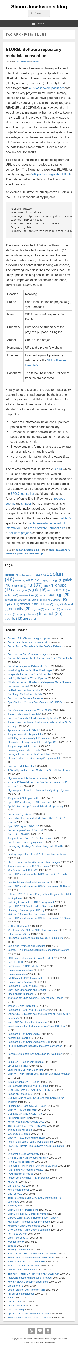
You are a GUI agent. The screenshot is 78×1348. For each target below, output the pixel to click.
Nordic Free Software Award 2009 (26, 1121)
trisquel (50, 613)
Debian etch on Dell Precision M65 (26, 1289)
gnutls (17, 590)
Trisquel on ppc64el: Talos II (23, 746)
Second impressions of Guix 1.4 (25, 830)
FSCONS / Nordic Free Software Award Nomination (36, 1145)
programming (31, 549)
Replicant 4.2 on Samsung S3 (24, 1034)
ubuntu (13, 618)
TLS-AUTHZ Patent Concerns (24, 1265)
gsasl (26, 590)
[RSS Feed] (31, 1331)
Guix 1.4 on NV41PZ (19, 834)
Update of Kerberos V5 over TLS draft (28, 1313)
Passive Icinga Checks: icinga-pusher (28, 882)
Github (48, 1331)
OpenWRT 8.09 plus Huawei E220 (26, 1137)
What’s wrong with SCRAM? (23, 870)
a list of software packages (47, 88)
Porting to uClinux (17, 1233)
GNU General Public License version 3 (29, 1229)
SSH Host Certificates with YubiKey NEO (30, 958)
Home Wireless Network (21, 1161)
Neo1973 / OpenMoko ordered (24, 1225)
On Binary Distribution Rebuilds (25, 694)
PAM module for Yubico (20, 1173)
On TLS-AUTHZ (16, 1185)
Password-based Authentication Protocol (30, 1277)
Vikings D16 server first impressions (27, 914)
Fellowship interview (19, 1117)
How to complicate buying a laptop (26, 842)
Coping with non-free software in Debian (29, 754)
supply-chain (27, 614)
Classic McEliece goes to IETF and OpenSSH (33, 742)
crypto (41, 574)
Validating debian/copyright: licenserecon (30, 738)
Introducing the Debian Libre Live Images (30, 670)
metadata (11, 553)
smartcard (52, 609)
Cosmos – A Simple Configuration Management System (38, 950)
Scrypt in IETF (16, 962)
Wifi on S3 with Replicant (21, 1005)
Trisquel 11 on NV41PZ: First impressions (30, 838)
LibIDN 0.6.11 (15, 1301)
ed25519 (33, 580)
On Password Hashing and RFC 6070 (28, 1086)
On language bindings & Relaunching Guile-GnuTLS (36, 846)
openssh (11, 599)
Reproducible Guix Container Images (28, 654)
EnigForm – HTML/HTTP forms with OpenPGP (33, 1273)
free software (62, 549)
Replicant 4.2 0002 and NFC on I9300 (28, 1009)
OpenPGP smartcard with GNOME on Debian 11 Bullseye (39, 874)
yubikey (29, 619)
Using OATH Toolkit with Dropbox (26, 1061)
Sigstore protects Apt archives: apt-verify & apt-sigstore (38, 790)
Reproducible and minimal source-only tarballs (33, 718)
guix (39, 589)
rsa (49, 604)
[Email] (40, 1331)
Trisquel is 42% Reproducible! (24, 798)
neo (42, 595)
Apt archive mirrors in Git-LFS (24, 730)
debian (19, 549)
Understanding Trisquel (20, 814)
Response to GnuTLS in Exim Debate (28, 1177)
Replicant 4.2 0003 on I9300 (23, 986)
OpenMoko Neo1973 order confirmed (28, 1213)
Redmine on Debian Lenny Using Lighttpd (30, 1141)
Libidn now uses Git (18, 1237)
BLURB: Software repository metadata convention (33, 52)
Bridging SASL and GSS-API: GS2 (27, 1105)
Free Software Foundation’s (46, 528)
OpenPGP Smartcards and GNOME (27, 990)
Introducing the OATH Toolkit (23, 1082)
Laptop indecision (17, 974)
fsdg (44, 580)
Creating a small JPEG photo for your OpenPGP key (36, 1026)
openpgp (58, 594)
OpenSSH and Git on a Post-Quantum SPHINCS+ (35, 702)
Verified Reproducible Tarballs (24, 690)
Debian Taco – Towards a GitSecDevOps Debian (34, 646)
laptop (13, 595)
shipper (26, 503)
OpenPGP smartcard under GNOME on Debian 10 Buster (39, 886)
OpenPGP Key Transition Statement (27, 1022)
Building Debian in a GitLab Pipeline (27, 678)
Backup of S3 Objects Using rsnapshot (29, 638)
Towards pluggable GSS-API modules (28, 866)
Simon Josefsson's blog (39, 6)
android (11, 574)
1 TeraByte (14, 1205)
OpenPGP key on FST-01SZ (23, 826)
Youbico (12, 1245)
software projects (20, 533)
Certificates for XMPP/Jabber (24, 966)
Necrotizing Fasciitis (19, 1038)
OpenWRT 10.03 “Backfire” (22, 1109)
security (20, 608)
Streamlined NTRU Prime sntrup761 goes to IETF (35, 758)
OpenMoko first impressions (23, 1209)
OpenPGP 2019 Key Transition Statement (30, 906)
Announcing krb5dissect (21, 1293)
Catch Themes (48, 1342)
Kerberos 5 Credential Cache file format (29, 1317)
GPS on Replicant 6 (18, 926)
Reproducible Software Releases (25, 698)
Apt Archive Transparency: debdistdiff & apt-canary (35, 806)
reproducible (33, 603)
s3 (63, 604)
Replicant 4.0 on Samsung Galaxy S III (29, 1042)
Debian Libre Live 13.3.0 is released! (28, 642)
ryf (56, 604)
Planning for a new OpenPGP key (26, 910)
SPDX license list (22, 493)
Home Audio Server (18, 1189)
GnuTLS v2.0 (15, 1193)
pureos (59, 599)
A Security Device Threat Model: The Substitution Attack (39, 770)
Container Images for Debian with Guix (29, 666)
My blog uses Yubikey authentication (28, 1157)
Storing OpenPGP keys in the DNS (27, 1125)
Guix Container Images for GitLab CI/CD (30, 710)
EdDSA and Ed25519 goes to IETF (27, 978)
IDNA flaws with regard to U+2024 (26, 1169)
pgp (35, 599)
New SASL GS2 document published (28, 1281)
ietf (61, 589)
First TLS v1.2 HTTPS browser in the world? (32, 1253)
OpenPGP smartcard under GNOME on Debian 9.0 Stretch (40, 918)
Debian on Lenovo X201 (21, 1094)
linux (33, 595)
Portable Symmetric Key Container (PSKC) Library (35, 1053)
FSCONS (13, 1181)
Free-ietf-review (16, 1241)
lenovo (23, 595)
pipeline (45, 599)
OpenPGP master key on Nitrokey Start (29, 802)
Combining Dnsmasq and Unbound (26, 946)
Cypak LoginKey (17, 1305)
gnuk (49, 585)
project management (28, 553)
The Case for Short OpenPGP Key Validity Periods (35, 998)
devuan (20, 580)
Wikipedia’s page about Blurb (51, 174)
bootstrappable (27, 574)
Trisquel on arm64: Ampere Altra (25, 734)
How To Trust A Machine (21, 766)
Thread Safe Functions (20, 1129)
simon (35, 61)
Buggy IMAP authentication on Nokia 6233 (31, 1257)
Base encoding (16, 1309)
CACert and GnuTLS (19, 1133)
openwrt (24, 599)
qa (42, 553)
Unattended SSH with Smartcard (25, 1069)
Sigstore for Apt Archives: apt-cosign (28, 778)
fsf (52, 580)
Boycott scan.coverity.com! (23, 1269)
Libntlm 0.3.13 (15, 1285)
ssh (12, 614)
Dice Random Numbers (20, 994)
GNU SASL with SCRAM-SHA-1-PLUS (29, 1090)
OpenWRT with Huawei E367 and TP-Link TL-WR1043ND (39, 1073)
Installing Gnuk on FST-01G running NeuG (31, 902)
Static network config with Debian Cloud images (34, 862)
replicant (12, 604)
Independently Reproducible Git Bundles (29, 674)
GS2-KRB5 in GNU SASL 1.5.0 (25, 1113)
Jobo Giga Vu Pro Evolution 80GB (26, 1261)
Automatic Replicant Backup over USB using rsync (36, 938)
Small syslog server (18, 1065)
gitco (10, 1297)
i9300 (51, 590)
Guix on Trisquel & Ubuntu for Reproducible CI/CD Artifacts (40, 658)
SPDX (58, 469)
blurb (51, 549)
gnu (33, 584)
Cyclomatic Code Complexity (23, 1153)
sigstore (38, 609)
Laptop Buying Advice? (20, 982)
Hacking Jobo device (19, 1249)
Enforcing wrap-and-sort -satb (24, 750)
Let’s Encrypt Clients (19, 934)
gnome (17, 585)
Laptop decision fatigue (20, 970)
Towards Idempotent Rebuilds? (24, 714)
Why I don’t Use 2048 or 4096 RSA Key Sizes (33, 930)
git (58, 580)
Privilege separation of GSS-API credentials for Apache (38, 854)
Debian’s (65, 518)
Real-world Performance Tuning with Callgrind (32, 1165)
